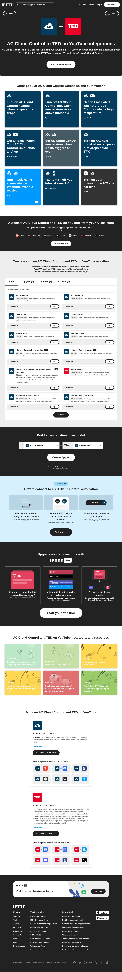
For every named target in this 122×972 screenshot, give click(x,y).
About (64, 962)
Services (16, 916)
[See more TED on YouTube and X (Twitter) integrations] (80, 860)
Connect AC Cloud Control (46, 752)
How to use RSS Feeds (70, 931)
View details (14, 306)
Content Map (18, 935)
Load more (61, 415)
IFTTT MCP (17, 927)
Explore (82, 5)
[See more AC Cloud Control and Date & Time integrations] (42, 779)
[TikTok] (101, 962)
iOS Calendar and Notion (39, 920)
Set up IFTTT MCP (61, 244)
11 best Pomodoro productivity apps (75, 938)
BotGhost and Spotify (38, 931)
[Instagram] (85, 962)
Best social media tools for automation (76, 950)
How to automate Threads (71, 942)
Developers (17, 962)
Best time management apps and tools (76, 924)
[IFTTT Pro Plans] (46, 350)
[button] (61, 532)
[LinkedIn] (80, 962)
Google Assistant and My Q (40, 927)
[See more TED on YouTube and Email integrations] (42, 849)
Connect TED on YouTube (45, 834)
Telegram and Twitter (37, 946)
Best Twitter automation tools (72, 920)
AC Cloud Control (26, 43)
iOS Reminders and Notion (40, 938)
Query (20, 353)
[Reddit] (107, 962)
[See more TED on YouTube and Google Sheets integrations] (61, 860)
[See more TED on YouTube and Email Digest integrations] (61, 849)
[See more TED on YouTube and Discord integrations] (42, 860)
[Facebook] (74, 962)
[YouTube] (90, 962)
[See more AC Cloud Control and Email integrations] (61, 768)
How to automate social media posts (75, 946)
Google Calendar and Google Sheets (43, 924)
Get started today (61, 64)
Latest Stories (68, 912)
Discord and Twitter (37, 950)
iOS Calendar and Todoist (39, 942)
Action (75, 317)
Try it (54, 306)
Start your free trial (61, 613)
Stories (15, 920)
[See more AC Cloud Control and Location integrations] (80, 779)
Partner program (38, 962)
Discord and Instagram (38, 916)
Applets (16, 924)
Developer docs (19, 946)
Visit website (37, 746)
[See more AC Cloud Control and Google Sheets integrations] (80, 768)
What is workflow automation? (73, 927)
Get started (111, 5)
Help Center (17, 931)
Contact (49, 962)
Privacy (57, 962)
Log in (99, 5)
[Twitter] (96, 962)
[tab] (11, 282)
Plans (91, 5)
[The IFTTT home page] (7, 4)
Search (15, 938)
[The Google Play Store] (102, 918)
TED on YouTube (70, 43)
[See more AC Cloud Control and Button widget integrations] (42, 768)
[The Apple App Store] (102, 913)
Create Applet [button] (61, 457)
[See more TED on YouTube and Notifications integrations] (80, 849)
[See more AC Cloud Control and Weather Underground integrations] (61, 779)
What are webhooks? (70, 935)
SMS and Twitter (36, 935)
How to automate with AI (71, 916)
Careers (27, 962)
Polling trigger (22, 298)
